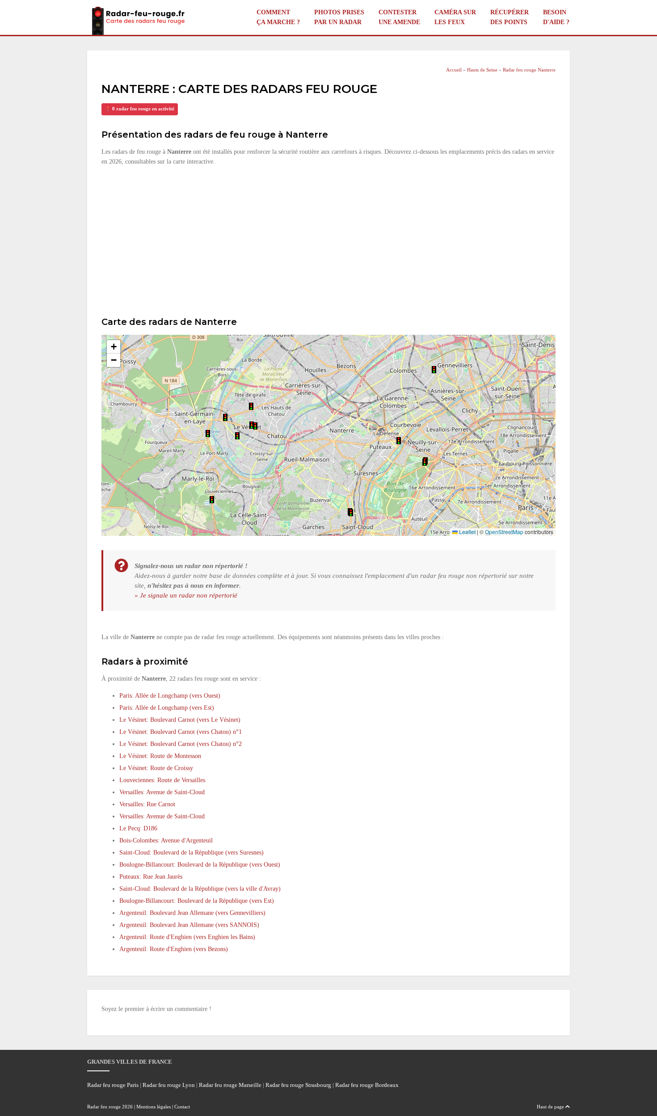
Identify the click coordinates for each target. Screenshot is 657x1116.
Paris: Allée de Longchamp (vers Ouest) (169, 695)
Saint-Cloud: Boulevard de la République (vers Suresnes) (191, 852)
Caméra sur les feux (455, 17)
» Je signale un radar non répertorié (186, 595)
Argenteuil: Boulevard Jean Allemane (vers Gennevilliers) (192, 913)
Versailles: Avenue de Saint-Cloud (162, 792)
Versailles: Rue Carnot (147, 804)
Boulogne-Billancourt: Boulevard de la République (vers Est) (196, 900)
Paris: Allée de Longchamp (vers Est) (166, 707)
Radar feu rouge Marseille (230, 1085)
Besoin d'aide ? (556, 17)
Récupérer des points (509, 17)
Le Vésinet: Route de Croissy (156, 768)
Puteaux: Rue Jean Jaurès (150, 876)
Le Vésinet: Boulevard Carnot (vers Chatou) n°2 (180, 744)
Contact (182, 1106)
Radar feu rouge (104, 1106)
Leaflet (467, 531)
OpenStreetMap (504, 531)
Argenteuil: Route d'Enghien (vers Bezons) (173, 949)
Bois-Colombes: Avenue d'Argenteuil (166, 840)
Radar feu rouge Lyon (169, 1085)
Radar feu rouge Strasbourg (298, 1085)
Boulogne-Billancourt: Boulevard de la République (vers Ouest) (199, 864)
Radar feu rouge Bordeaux (367, 1085)
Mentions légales (153, 1106)
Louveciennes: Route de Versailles (162, 780)
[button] (424, 462)
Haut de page (551, 1106)
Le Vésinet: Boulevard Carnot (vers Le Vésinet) (179, 719)
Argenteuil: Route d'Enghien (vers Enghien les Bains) (187, 937)
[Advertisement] (328, 240)
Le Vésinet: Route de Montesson (160, 756)
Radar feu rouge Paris (113, 1085)
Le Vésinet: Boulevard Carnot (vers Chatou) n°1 (180, 732)
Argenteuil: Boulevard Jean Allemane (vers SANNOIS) (189, 925)
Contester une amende (399, 17)
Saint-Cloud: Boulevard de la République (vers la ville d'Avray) (200, 888)
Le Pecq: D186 (138, 828)
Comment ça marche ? (278, 17)
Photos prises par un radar (339, 17)
